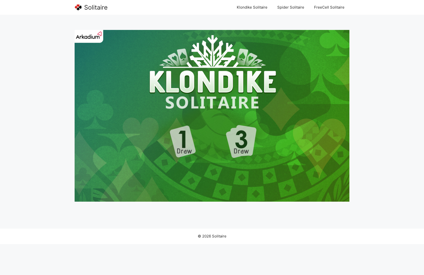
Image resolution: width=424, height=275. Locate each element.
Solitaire (96, 7)
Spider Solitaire (290, 7)
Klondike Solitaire (252, 7)
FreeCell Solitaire (329, 7)
